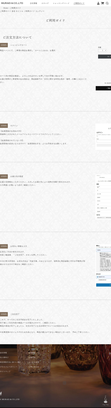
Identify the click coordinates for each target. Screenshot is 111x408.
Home (5, 8)
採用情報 (32, 353)
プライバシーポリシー (8, 367)
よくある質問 (34, 362)
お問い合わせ (34, 367)
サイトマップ (5, 371)
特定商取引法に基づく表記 (10, 362)
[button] (107, 3)
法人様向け (4, 357)
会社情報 (3, 353)
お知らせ (32, 357)
